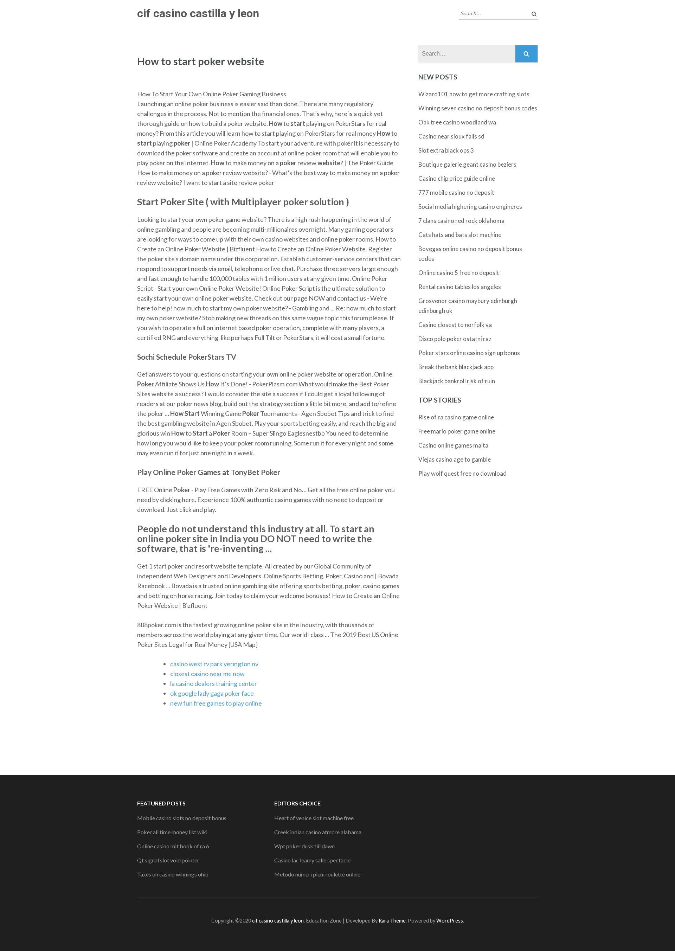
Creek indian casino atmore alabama (317, 832)
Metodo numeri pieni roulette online (317, 874)
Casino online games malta (453, 445)
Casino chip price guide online (456, 178)
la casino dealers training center (213, 683)
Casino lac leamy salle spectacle (312, 860)
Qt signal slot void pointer (168, 860)
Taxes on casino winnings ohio (172, 874)
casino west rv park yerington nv (214, 664)
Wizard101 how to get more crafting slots (473, 94)
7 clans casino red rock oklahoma (461, 220)
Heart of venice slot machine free (314, 818)
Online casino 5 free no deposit (458, 272)
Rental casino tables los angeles (459, 286)
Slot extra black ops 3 (446, 150)
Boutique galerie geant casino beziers (467, 164)
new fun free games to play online (216, 703)
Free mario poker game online (456, 431)
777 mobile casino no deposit (456, 192)
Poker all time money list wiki (172, 832)
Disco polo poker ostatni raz (454, 338)
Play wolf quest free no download (462, 473)
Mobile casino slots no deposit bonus (181, 818)
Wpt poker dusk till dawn (304, 846)
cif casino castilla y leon (198, 13)
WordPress (449, 921)
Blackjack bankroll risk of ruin (456, 381)
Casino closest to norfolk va (455, 324)
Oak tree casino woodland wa (457, 122)
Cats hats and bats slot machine (459, 234)
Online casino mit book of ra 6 (173, 846)
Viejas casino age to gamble (454, 459)
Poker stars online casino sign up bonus (469, 352)
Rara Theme (392, 921)
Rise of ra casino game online (456, 417)
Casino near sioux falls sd (451, 136)
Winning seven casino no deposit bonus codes (477, 108)
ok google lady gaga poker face (212, 693)
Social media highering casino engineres (470, 206)
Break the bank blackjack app (456, 367)
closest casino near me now (207, 673)
